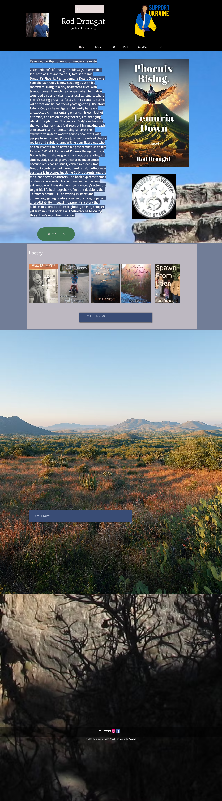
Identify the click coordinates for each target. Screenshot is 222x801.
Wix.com (132, 739)
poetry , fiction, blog (83, 28)
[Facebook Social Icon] (118, 731)
